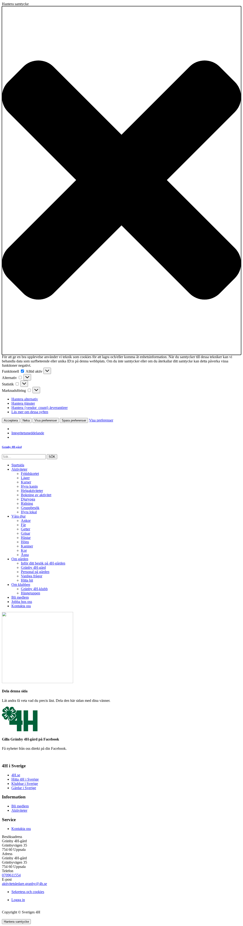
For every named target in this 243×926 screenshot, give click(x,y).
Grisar (25, 533)
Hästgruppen (30, 593)
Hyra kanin (29, 486)
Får (23, 525)
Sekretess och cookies (27, 892)
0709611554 (11, 875)
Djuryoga (28, 499)
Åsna (25, 555)
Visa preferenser (45, 420)
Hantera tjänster (23, 403)
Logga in (18, 900)
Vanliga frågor (31, 576)
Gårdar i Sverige (23, 788)
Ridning (27, 503)
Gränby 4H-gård (33, 567)
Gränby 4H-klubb (34, 589)
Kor (24, 550)
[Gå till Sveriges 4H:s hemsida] (19, 730)
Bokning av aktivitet (36, 495)
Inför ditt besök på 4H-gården (43, 563)
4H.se (15, 775)
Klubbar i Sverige (24, 784)
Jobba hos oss (21, 602)
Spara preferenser (74, 420)
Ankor (26, 521)
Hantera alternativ (24, 399)
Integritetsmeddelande (27, 433)
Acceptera (11, 420)
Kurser (26, 482)
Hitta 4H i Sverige (25, 779)
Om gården (19, 559)
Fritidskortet (30, 474)
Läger (25, 478)
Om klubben (20, 585)
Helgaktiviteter (32, 491)
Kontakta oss (21, 606)
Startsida (17, 465)
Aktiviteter (19, 469)
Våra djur (18, 516)
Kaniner (27, 546)
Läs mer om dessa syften (29, 412)
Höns (25, 542)
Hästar (26, 538)
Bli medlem (20, 597)
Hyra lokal (29, 512)
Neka (26, 420)
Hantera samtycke (16, 921)
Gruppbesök (30, 508)
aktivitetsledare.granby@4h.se (24, 884)
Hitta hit (27, 580)
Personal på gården (35, 572)
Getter (25, 529)
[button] (121, 180)
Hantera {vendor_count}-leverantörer (39, 408)
